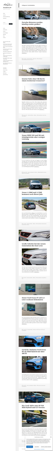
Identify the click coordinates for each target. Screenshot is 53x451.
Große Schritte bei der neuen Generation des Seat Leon (34, 245)
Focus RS (43, 375)
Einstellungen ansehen (46, 446)
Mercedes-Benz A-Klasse (25, 224)
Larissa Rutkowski (31, 172)
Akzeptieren (29, 446)
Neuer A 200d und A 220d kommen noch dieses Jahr (32, 193)
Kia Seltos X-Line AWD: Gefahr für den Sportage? (7, 49)
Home (4, 13)
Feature (4, 31)
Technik (4, 37)
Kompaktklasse (44, 277)
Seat (22, 278)
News (35, 115)
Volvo (43, 115)
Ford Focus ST (43, 329)
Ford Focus (39, 329)
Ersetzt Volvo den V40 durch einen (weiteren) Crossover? (33, 80)
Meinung (4, 34)
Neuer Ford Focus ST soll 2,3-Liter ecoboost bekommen (33, 299)
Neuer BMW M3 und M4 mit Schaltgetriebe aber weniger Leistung (33, 137)
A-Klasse (33, 213)
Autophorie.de (7, 7)
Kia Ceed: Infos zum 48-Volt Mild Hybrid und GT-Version (33, 406)
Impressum (42, 449)
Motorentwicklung (24, 59)
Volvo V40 (28, 104)
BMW (39, 172)
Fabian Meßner (30, 58)
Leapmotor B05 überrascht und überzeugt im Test (7, 61)
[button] (50, 437)
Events (4, 28)
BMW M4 (23, 173)
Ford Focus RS (43, 385)
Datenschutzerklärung (37, 449)
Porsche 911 (32, 59)
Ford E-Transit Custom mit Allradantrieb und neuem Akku (7, 44)
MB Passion (4, 73)
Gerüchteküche (40, 58)
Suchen (4, 22)
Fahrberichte (5, 29)
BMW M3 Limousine (43, 172)
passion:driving (5, 74)
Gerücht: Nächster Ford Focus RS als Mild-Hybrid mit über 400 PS (34, 352)
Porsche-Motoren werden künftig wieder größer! (32, 23)
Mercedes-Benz (44, 223)
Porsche (28, 59)
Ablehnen (37, 446)
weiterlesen (24, 53)
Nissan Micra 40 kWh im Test (7, 51)
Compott (4, 71)
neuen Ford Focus (26, 317)
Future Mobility (5, 32)
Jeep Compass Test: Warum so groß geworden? (7, 63)
